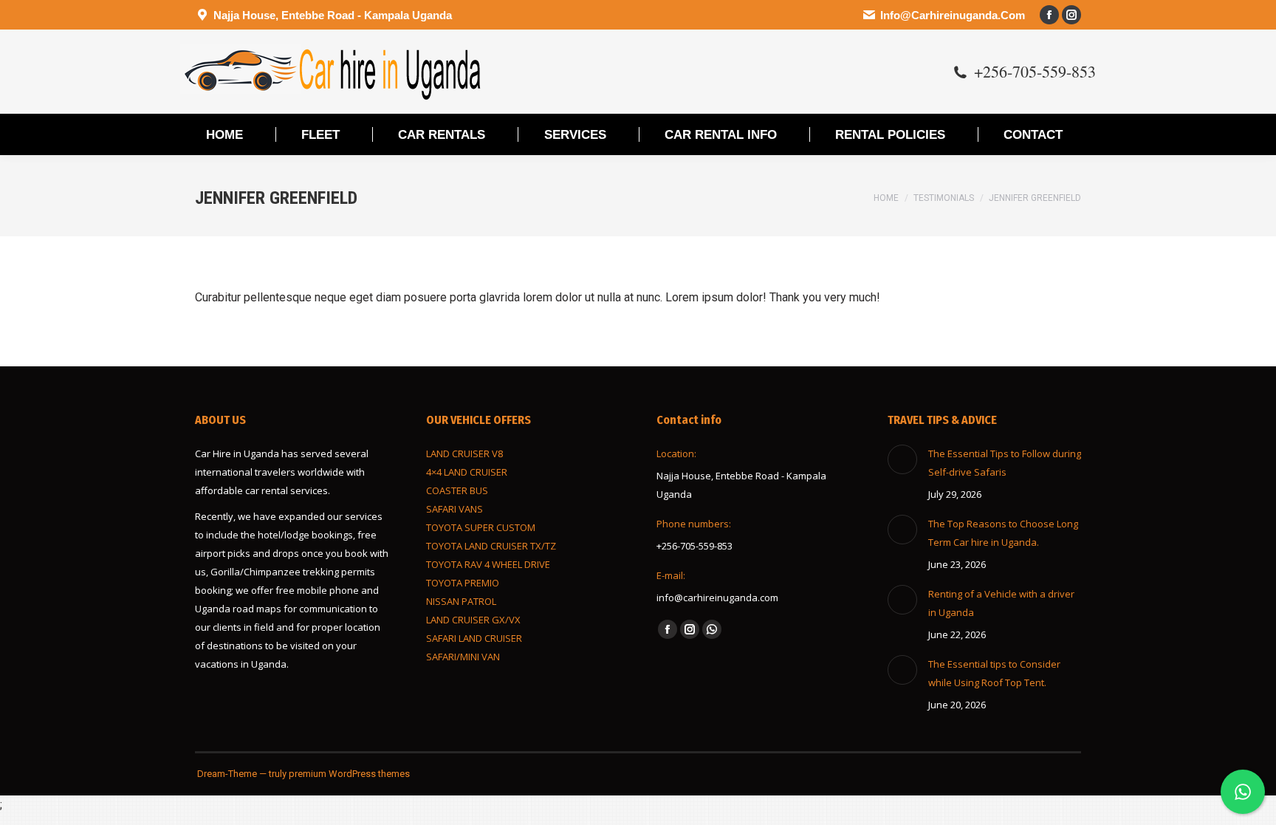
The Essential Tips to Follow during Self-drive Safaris (1004, 463)
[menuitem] (224, 134)
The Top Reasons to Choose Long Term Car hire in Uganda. (1003, 533)
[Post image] (902, 459)
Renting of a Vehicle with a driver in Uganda (1001, 603)
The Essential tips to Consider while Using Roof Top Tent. (994, 673)
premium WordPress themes (349, 773)
